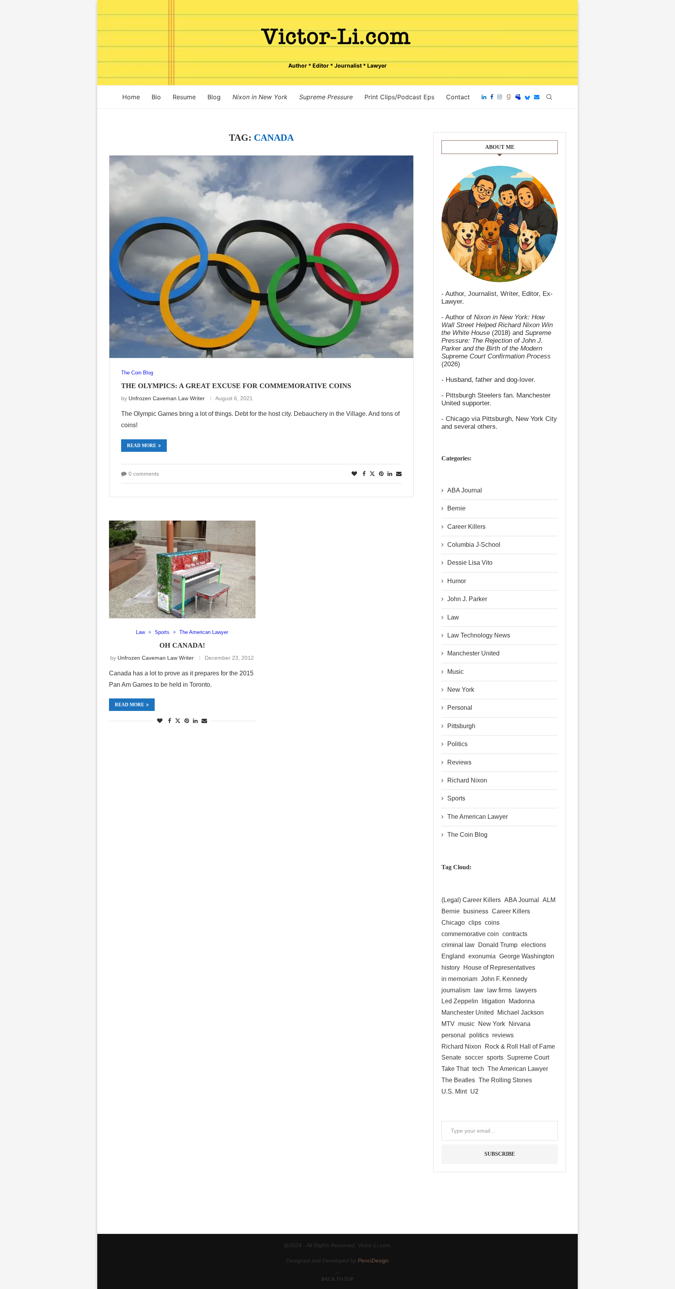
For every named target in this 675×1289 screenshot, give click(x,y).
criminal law (458, 945)
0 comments (144, 474)
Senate (451, 1057)
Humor (456, 581)
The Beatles (458, 1080)
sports (495, 1057)
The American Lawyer (477, 816)
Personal (459, 707)
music (466, 1023)
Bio (156, 97)
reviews (503, 1035)
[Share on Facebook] (364, 474)
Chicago (453, 922)
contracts (514, 934)
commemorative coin (470, 934)
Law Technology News (478, 635)
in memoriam (459, 979)
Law (453, 617)
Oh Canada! (182, 645)
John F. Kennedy (504, 979)
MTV (448, 1023)
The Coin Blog (467, 834)
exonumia (482, 956)
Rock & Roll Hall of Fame (520, 1046)
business (475, 911)
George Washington (526, 956)
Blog (214, 97)
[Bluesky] (527, 97)
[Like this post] (354, 474)
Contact (458, 97)
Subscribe (499, 1154)
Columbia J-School (473, 544)
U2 (474, 1091)
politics (479, 1035)
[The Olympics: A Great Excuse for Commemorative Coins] (261, 257)
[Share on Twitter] (372, 473)
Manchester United (473, 653)
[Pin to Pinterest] (381, 474)
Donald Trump (498, 945)
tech (478, 1068)
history (450, 967)
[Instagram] (499, 97)
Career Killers (466, 526)
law (479, 990)
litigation (493, 1001)
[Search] (549, 97)
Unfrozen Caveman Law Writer (167, 398)
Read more (141, 445)
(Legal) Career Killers (471, 900)
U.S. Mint (454, 1091)
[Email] (536, 97)
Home (131, 97)
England (453, 956)
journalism (455, 990)
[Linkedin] (484, 97)
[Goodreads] (508, 97)
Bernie (456, 508)
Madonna (522, 1001)
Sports (456, 798)
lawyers (526, 990)
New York (460, 689)
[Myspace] (518, 97)
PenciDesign (373, 1260)
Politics (457, 744)
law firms (499, 990)
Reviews (459, 762)
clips (474, 922)
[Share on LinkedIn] (390, 474)
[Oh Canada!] (182, 569)
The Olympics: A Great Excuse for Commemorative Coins (236, 386)
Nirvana (519, 1023)
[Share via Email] (399, 474)
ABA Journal (464, 490)
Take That (455, 1068)
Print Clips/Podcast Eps (399, 97)
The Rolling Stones (505, 1080)
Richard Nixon (467, 780)
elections (533, 945)
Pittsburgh (461, 726)
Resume (184, 97)
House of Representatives (499, 967)
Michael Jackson (520, 1012)
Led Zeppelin (459, 1001)
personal (453, 1035)
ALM (549, 900)
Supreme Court (528, 1057)
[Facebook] (491, 97)
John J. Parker (467, 599)
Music (455, 671)
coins (492, 922)
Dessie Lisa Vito (470, 562)
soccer (474, 1057)
